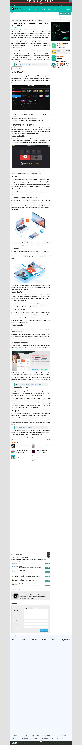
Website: (15, 627)
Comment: (16, 610)
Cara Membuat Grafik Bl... (52, 5)
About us (43, 742)
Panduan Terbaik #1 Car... (42, 5)
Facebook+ (46, 437)
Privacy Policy (54, 742)
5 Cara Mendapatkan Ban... (31, 5)
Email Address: (17, 623)
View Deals (43, 559)
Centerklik (13, 27)
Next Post (47, 439)
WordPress (37, 8)
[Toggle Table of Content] (18, 68)
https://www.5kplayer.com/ (17, 349)
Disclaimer (64, 742)
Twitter (40, 437)
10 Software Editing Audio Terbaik (24, 427)
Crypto (67, 8)
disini (64, 47)
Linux (55, 8)
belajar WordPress (26, 594)
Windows (48, 372)
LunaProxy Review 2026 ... (62, 5)
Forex (61, 8)
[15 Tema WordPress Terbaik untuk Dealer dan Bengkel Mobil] (26, 685)
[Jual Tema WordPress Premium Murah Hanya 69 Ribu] (66, 685)
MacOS (15, 374)
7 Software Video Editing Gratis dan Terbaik (26, 64)
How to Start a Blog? (64, 13)
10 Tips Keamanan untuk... (20, 5)
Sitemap (68, 742)
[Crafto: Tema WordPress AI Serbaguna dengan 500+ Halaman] (16, 685)
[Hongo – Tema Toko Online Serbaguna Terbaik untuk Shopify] (56, 685)
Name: (15, 620)
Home (13, 20)
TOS (59, 742)
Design (43, 8)
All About (29, 8)
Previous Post (15, 439)
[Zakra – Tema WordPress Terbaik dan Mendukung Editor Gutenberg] (46, 685)
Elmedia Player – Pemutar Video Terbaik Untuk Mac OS (28, 384)
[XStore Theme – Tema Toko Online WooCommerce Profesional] (36, 685)
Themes (49, 8)
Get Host (48, 563)
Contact (48, 742)
